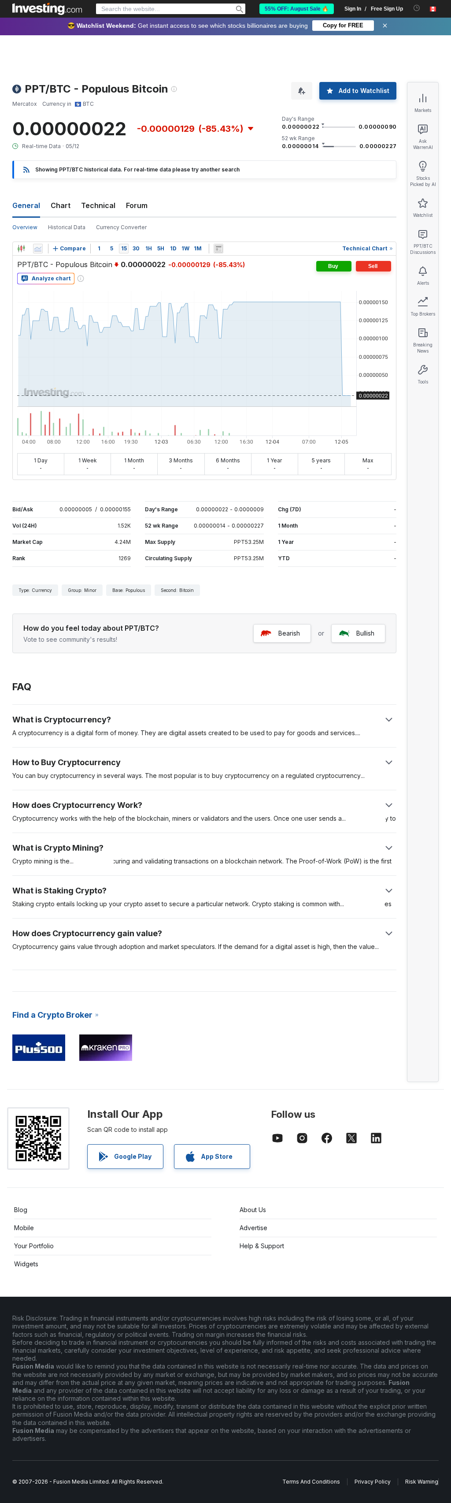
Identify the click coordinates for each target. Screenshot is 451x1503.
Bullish (365, 633)
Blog (20, 1209)
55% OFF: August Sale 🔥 (297, 9)
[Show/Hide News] (218, 248)
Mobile (24, 1227)
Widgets (26, 1264)
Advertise (253, 1227)
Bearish (289, 633)
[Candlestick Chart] (21, 248)
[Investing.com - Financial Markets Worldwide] (47, 9)
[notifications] (417, 8)
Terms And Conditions (311, 1481)
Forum (137, 205)
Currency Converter (121, 227)
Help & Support (262, 1246)
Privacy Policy (373, 1481)
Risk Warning (421, 1481)
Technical (98, 205)
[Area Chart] (38, 248)
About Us (253, 1209)
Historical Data (66, 227)
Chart (60, 205)
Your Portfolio (34, 1246)
